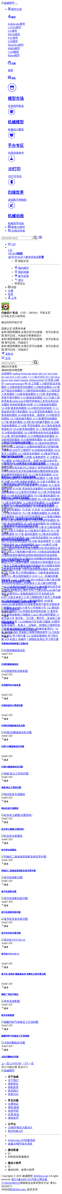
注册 (10, 290)
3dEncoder (20, 1189)
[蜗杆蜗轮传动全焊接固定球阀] (19, 525)
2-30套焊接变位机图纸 (20, 387)
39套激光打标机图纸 (42, 562)
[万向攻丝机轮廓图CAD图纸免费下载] (24, 588)
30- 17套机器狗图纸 (47, 429)
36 (46, 380)
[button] (34, 250)
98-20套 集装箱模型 (39, 541)
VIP (13, 244)
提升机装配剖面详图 (11, 912)
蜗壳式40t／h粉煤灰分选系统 (15, 498)
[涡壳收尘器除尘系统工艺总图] (19, 546)
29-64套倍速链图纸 (24, 429)
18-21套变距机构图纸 (40, 411)
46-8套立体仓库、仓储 (26, 460)
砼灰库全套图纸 (8, 850)
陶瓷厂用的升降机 (10, 994)
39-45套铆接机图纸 (31, 439)
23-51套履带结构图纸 (45, 418)
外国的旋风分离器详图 (12, 705)
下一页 (30, 1063)
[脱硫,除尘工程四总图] (14, 773)
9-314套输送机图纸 (31, 397)
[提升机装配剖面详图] (14, 898)
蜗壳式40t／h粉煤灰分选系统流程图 (18, 477)
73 (24, 1063)
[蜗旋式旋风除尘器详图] (15, 442)
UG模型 (12, 31)
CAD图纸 (13, 52)
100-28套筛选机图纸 (13, 537)
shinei (17, 380)
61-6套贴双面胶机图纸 (20, 495)
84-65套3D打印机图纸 (28, 516)
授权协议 (13, 1083)
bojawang (26, 373)
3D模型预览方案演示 (20, 1127)
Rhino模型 (14, 55)
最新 (10, 70)
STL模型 (13, 38)
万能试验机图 (7, 622)
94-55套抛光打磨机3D (37, 530)
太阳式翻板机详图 (10, 1056)
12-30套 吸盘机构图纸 (14, 408)
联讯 (12, 1189)
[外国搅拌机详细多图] (14, 671)
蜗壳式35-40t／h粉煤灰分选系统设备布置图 (22, 519)
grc (3, 376)
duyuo (4, 380)
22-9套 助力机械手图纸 (36, 422)
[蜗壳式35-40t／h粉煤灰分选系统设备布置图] (27, 504)
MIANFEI (39, 376)
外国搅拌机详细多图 (11, 685)
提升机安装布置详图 (11, 933)
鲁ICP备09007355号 (22, 1179)
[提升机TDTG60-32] (13, 939)
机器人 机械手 (18, 639)
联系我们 (13, 1090)
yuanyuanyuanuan (14, 383)
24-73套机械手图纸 (21, 418)
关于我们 (13, 1080)
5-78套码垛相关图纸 (34, 390)
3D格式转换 (18, 230)
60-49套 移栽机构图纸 (23, 481)
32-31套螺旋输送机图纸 (41, 436)
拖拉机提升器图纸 (10, 808)
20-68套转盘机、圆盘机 (31, 415)
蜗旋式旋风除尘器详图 (12, 456)
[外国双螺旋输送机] (13, 650)
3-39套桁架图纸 (43, 387)
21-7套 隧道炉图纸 (12, 422)
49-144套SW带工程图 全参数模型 (26, 457)
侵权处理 (13, 1117)
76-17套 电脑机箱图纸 (34, 513)
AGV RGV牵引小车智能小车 (29, 607)
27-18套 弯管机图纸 (29, 425)
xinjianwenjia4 (36, 380)
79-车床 (26, 509)
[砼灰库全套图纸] (11, 836)
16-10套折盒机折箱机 (39, 408)
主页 (8, 358)
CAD (18, 376)
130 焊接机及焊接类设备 (32, 611)
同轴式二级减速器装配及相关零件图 (18, 870)
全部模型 (6, 373)
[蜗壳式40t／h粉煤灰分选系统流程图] (23, 463)
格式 (13, 17)
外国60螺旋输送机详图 (12, 766)
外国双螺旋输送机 (10, 664)
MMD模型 (14, 48)
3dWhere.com (40, 1175)
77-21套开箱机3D (11, 513)
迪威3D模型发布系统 (20, 1143)
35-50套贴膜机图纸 (12, 432)
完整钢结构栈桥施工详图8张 (14, 643)
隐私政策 (13, 1087)
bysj (50, 373)
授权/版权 (13, 1107)
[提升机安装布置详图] (14, 919)
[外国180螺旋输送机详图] (16, 732)
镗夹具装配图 (7, 1015)
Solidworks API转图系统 (21, 1140)
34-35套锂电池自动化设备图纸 (41, 432)
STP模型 (13, 41)
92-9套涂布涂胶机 (49, 534)
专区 (13, 78)
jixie (11, 380)
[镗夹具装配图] (10, 1001)
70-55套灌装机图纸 (45, 495)
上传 (14, 297)
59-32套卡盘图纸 (46, 481)
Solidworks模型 (16, 24)
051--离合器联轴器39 (19, 576)
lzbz (41, 373)
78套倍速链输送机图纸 (35, 569)
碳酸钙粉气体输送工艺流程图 (15, 1036)
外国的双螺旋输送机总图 (13, 725)
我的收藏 (23, 272)
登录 (10, 294)
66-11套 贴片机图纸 (49, 499)
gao (7, 376)
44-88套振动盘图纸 (42, 450)
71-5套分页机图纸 (11, 502)
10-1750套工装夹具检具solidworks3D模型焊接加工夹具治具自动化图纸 (30, 401)
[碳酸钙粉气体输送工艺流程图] (19, 1022)
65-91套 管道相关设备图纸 (28, 488)
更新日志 (13, 1094)
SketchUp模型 (16, 45)
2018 (34, 576)
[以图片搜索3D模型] (40, 238)
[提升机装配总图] (11, 877)
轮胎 (50, 380)
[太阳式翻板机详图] (13, 1042)
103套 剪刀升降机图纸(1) (23, 572)
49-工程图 (33, 383)
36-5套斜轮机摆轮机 (46, 443)
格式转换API (15, 1131)
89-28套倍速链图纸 (35, 523)
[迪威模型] (8, 3)
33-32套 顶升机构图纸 (14, 436)
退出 (20, 280)
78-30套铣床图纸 (50, 509)
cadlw (24, 376)
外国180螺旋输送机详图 (12, 746)
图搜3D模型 (18, 227)
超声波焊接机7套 (48, 467)
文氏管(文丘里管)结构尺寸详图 (16, 581)
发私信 (9, 353)
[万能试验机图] (10, 608)
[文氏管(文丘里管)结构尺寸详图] (20, 567)
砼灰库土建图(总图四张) (12, 829)
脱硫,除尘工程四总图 (11, 787)
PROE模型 (14, 34)
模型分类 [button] (16, 9)
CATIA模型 (14, 27)
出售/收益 (13, 1114)
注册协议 (13, 1103)
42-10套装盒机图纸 (29, 453)
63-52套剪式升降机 (26, 492)
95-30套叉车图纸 (14, 530)
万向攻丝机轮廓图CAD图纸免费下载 (18, 602)
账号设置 (23, 276)
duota (35, 373)
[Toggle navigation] (16, 3)
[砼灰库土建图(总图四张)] (16, 815)
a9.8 (7, 639)
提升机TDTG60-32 (10, 954)
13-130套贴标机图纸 (45, 404)
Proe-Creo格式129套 (46, 544)
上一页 (5, 1063)
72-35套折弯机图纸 (34, 502)
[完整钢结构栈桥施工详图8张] (19, 629)
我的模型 (23, 268)
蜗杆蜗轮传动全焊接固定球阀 (15, 539)
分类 (13, 63)
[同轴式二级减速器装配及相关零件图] (23, 856)
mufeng (17, 373)
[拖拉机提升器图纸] (13, 794)
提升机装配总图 (8, 891)
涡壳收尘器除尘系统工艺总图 (15, 560)
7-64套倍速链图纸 (25, 394)
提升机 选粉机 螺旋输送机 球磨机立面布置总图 (23, 974)
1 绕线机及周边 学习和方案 (43, 639)
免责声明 (13, 1110)
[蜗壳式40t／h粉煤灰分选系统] (19, 484)
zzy (45, 373)
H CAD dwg (53, 376)
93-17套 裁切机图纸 (26, 534)
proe (55, 373)
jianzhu (24, 380)
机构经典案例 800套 (21, 404)
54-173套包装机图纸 (40, 474)
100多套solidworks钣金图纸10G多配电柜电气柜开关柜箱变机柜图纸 (30, 604)
